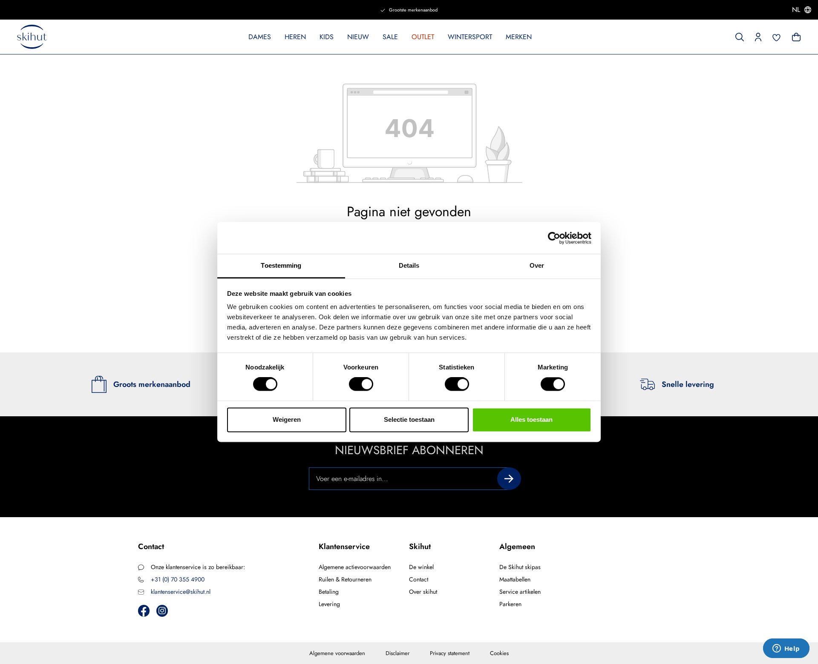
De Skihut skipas (520, 567)
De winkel (421, 567)
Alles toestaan (531, 419)
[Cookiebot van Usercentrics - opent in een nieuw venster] (554, 238)
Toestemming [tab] (281, 265)
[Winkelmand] (795, 36)
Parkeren (510, 604)
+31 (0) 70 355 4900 (177, 579)
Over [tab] (537, 265)
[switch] (361, 384)
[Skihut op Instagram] (162, 610)
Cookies (499, 653)
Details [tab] (409, 265)
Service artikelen (520, 591)
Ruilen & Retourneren (345, 579)
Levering (329, 604)
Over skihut (423, 591)
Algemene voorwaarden (337, 653)
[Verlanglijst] (776, 36)
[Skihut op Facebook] (144, 610)
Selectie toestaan (409, 419)
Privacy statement (449, 653)
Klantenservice (344, 546)
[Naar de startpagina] (32, 37)
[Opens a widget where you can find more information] (786, 649)
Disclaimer (397, 653)
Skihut (420, 546)
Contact (418, 579)
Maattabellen (514, 579)
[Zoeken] (739, 36)
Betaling (329, 591)
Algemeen (517, 546)
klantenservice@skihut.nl (180, 591)
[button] (758, 36)
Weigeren (287, 419)
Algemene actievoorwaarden (355, 567)
